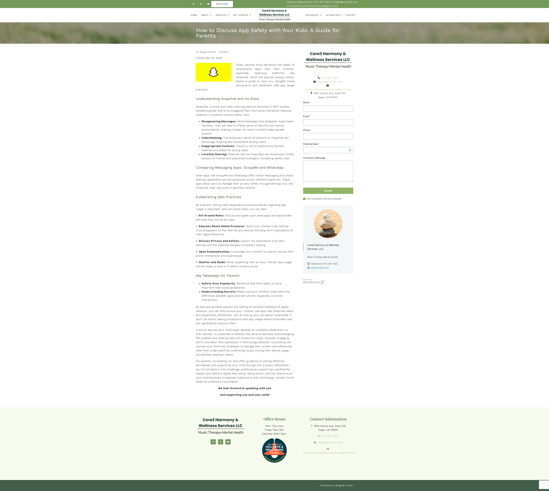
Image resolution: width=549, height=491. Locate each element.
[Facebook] (193, 4)
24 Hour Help (333, 15)
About (205, 15)
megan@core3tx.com (345, 2)
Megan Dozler (208, 52)
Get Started (240, 15)
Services (221, 15)
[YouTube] (208, 4)
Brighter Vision (344, 485)
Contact (350, 15)
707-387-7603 (322, 2)
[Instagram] (200, 4)
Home (194, 15)
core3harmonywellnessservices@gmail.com (312, 5)
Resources (312, 15)
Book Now (222, 4)
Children (223, 52)
